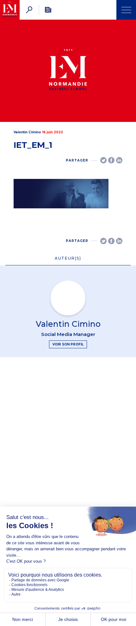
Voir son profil (68, 344)
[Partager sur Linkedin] (119, 160)
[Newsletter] (48, 10)
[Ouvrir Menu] (126, 10)
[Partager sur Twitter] (103, 160)
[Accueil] (10, 10)
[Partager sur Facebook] (111, 160)
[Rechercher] (29, 10)
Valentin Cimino (27, 132)
